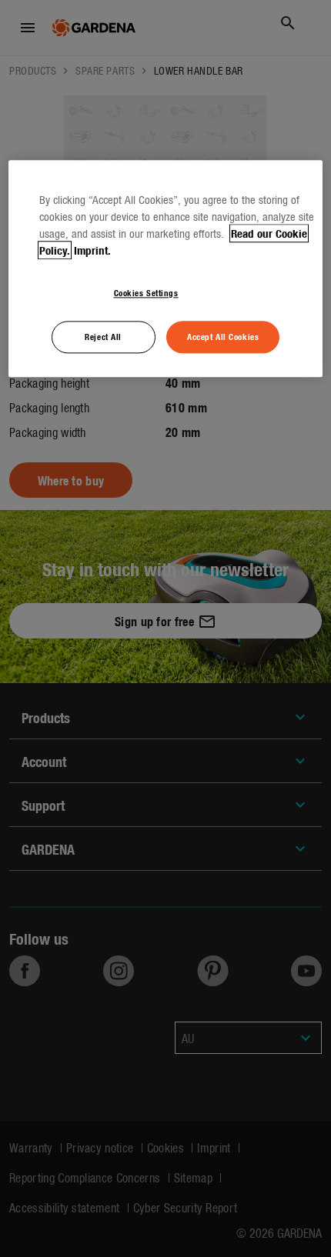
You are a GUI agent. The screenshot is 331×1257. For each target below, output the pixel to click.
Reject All (103, 336)
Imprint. (92, 250)
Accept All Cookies (223, 336)
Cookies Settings (146, 292)
